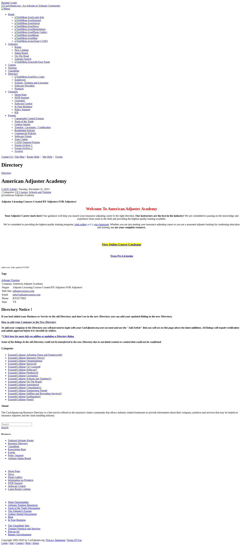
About (35, 543)
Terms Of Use (74, 540)
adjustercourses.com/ (23, 291)
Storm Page (14, 471)
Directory (6, 173)
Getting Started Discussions (22, 514)
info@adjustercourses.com (26, 294)
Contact (20, 543)
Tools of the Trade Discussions (24, 508)
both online (80, 224)
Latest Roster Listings (19, 489)
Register (5, 2)
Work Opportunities (18, 502)
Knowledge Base (17, 449)
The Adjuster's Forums (20, 511)
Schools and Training (40, 192)
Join (11, 543)
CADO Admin (9, 189)
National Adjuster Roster (21, 440)
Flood (30, 399)
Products (32, 372)
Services (31, 363)
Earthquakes (33, 396)
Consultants (33, 387)
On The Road (34, 381)
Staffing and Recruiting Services (43, 393)
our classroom (101, 224)
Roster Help (33, 156)
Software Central (17, 486)
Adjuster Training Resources (23, 505)
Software (31, 369)
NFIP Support (15, 483)
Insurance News (35, 357)
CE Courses (21, 192)
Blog (10, 517)
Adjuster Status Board (19, 458)
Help (28, 543)
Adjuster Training (10, 280)
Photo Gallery (15, 477)
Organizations (34, 360)
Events (58, 156)
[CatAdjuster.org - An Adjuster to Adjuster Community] (30, 5)
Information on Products (20, 480)
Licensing (32, 375)
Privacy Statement (55, 540)
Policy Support (15, 455)
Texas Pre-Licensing (121, 256)
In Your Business (17, 520)
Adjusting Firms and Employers (44, 354)
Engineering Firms (36, 390)
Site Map (19, 156)
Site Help (47, 156)
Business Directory (18, 443)
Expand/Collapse (17, 354)
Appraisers (32, 384)
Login (14, 2)
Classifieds (13, 446)
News (11, 474)
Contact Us (7, 156)
